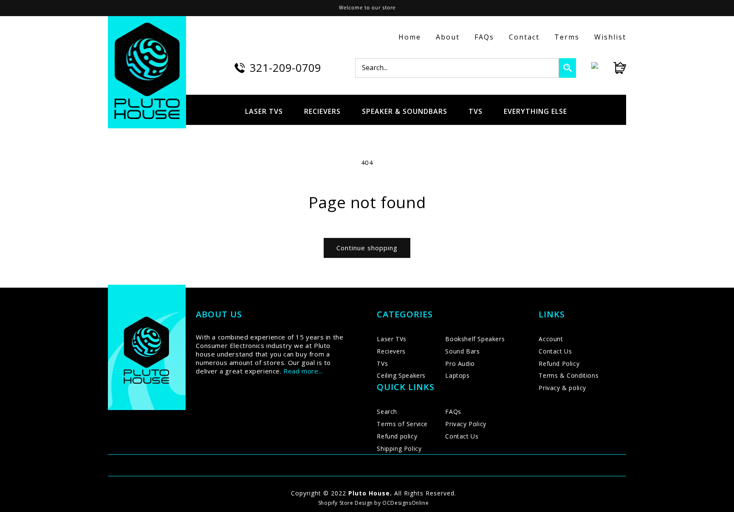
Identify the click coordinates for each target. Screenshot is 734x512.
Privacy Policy (465, 424)
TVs (382, 363)
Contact (524, 37)
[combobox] (457, 68)
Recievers (391, 351)
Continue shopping (367, 247)
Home (409, 37)
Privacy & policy (562, 388)
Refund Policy (559, 363)
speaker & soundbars (404, 111)
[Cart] (612, 68)
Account (551, 339)
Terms (566, 37)
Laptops (457, 375)
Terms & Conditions (568, 375)
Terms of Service (402, 424)
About (448, 37)
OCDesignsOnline (405, 502)
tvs (476, 111)
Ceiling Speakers (401, 375)
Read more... (303, 371)
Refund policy (397, 436)
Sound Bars (462, 351)
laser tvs (264, 111)
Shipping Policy (399, 448)
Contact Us (461, 436)
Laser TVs (391, 339)
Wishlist (610, 37)
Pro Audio (459, 363)
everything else (535, 111)
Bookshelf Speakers (475, 339)
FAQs (484, 37)
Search (387, 411)
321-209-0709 (285, 67)
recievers (322, 111)
